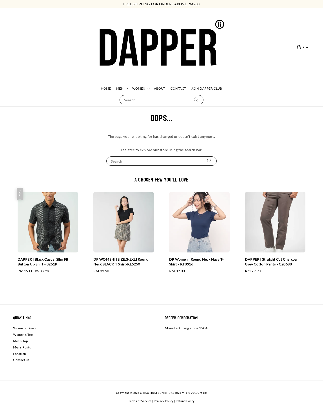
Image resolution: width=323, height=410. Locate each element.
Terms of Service (140, 401)
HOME (106, 88)
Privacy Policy (164, 401)
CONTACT (178, 88)
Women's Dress (24, 328)
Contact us (21, 360)
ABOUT (159, 88)
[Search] (196, 99)
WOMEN (138, 88)
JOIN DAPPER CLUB (206, 88)
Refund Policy (185, 401)
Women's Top (23, 334)
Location (19, 354)
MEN (120, 88)
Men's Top (20, 341)
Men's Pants (22, 347)
